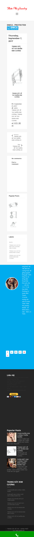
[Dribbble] (7, 355)
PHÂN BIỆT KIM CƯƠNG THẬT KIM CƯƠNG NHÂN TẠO (23, 462)
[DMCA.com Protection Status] (12, 29)
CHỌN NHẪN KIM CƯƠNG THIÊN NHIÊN (23, 435)
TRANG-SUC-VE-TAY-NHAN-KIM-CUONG (15, 251)
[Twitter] (11, 352)
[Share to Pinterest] (13, 126)
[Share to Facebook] (20, 123)
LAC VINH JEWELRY (18, 530)
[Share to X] (18, 123)
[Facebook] (7, 352)
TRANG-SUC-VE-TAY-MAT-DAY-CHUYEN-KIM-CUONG (15, 246)
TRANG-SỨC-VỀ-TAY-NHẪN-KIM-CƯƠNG (16, 517)
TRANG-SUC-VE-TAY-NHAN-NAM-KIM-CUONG (15, 257)
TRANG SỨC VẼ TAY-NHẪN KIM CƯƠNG (16, 112)
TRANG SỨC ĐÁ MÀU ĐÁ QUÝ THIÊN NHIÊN (15, 499)
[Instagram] (16, 352)
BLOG (11, 242)
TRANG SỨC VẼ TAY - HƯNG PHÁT (17, 529)
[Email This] (14, 123)
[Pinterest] (24, 352)
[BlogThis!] (16, 123)
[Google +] (20, 352)
